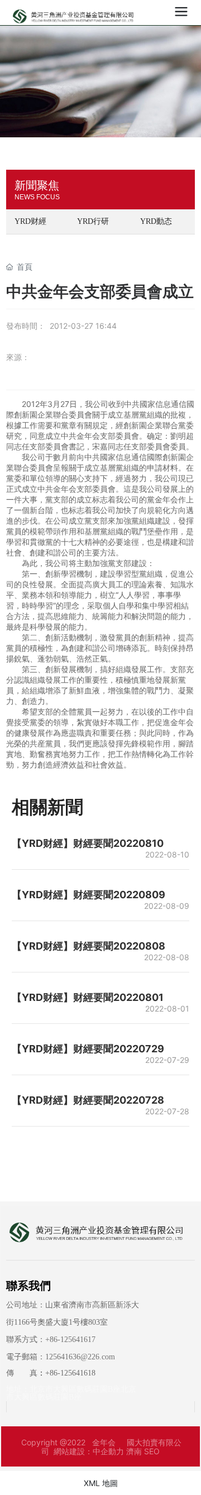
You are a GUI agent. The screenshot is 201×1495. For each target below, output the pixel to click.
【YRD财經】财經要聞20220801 (88, 997)
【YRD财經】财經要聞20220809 (88, 894)
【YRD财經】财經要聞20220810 (88, 843)
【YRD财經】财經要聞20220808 (88, 946)
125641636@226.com (80, 1357)
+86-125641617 (70, 1339)
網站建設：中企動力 (89, 1451)
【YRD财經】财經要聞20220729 (88, 1049)
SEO (152, 1451)
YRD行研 (93, 221)
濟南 (134, 1451)
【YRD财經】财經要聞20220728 (88, 1100)
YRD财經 (30, 221)
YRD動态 (156, 221)
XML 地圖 (101, 1483)
